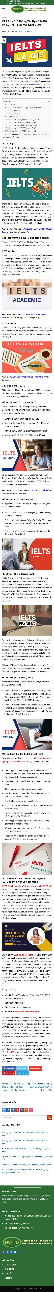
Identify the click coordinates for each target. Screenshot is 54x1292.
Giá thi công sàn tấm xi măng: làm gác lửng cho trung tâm (26, 1164)
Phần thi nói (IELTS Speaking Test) (23, 122)
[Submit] (49, 1117)
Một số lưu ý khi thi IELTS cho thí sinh (20, 131)
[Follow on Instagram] (7, 1252)
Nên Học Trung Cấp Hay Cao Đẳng (27, 377)
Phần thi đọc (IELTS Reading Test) (23, 125)
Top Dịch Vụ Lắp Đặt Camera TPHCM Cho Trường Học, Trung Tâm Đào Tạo (25, 1171)
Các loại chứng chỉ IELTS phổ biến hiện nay (23, 108)
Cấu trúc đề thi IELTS (14, 117)
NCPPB (46, 87)
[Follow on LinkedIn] (15, 1252)
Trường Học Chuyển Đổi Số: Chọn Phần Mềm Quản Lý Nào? (25, 1134)
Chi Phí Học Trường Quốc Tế (35, 490)
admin (29, 32)
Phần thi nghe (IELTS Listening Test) (24, 120)
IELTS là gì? (10, 105)
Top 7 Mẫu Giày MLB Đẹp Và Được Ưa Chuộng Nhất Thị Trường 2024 (39, 1087)
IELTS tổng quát (15, 114)
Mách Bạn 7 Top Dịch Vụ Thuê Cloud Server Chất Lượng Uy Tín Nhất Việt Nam (14, 1087)
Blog (4, 18)
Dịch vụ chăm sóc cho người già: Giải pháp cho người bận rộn (27, 1158)
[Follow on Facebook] (3, 1252)
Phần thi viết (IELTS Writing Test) (22, 128)
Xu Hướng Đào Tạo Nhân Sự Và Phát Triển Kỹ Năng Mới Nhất (26, 1150)
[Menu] (3, 9)
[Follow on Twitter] (11, 1252)
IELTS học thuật (15, 111)
